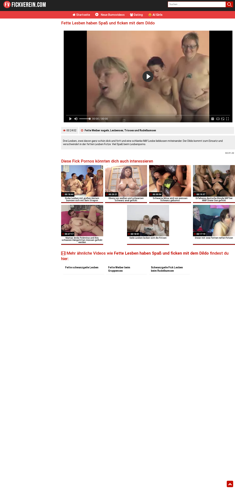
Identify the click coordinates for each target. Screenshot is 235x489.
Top (230, 484)
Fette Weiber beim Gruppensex (119, 269)
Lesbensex (116, 130)
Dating (138, 15)
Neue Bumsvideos (112, 15)
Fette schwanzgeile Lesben (81, 267)
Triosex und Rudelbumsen (140, 130)
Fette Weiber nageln (97, 130)
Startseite (82, 15)
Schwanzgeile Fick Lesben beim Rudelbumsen (167, 269)
